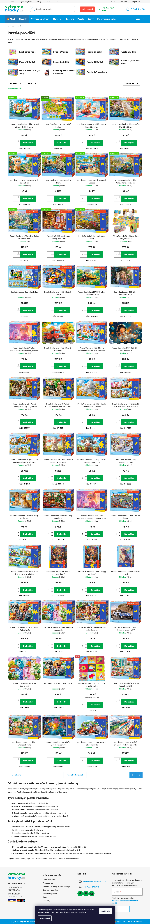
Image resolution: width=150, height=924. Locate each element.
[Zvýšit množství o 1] (18, 141)
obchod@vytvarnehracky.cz (94, 881)
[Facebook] (80, 893)
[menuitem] (11, 19)
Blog (39, 2)
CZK (111, 2)
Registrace (136, 2)
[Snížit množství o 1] (18, 144)
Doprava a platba (25, 2)
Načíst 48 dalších (75, 775)
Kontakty (46, 901)
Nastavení (45, 918)
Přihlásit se (120, 909)
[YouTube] (92, 893)
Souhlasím (105, 911)
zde (84, 912)
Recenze (11, 2)
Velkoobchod (87, 9)
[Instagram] (86, 893)
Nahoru (17, 775)
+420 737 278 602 (108, 9)
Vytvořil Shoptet (124, 921)
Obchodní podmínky (50, 890)
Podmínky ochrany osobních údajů (56, 886)
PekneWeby (137, 921)
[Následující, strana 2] (132, 775)
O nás (48, 2)
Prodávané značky (50, 879)
